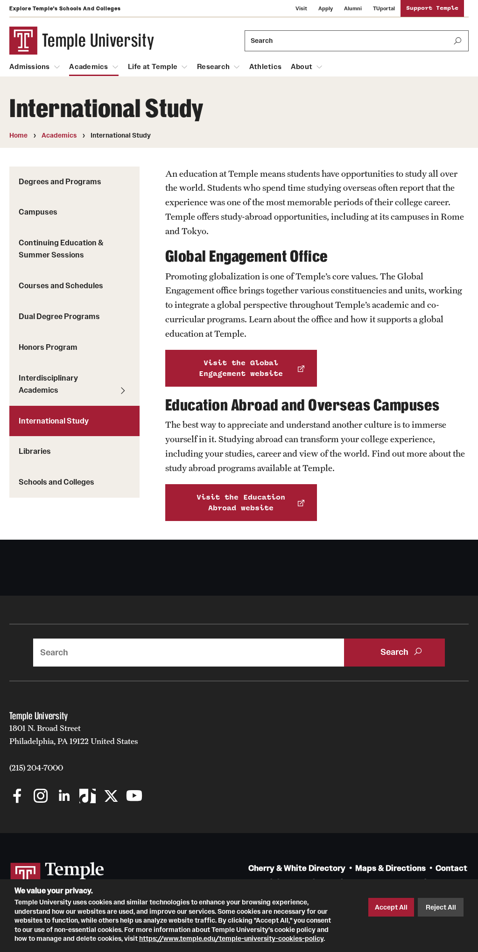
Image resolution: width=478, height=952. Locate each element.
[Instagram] (41, 797)
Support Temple (432, 8)
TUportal (384, 8)
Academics (88, 67)
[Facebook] (17, 797)
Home (18, 135)
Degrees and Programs (60, 181)
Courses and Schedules (61, 285)
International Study (54, 420)
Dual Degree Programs (59, 316)
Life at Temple (153, 67)
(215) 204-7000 (36, 767)
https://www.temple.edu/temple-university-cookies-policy (231, 938)
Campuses (38, 211)
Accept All (391, 907)
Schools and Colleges (56, 481)
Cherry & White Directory (296, 868)
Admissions (29, 67)
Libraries (35, 451)
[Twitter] (111, 797)
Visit (301, 8)
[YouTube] (134, 797)
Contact (451, 868)
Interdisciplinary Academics (48, 384)
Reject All (441, 907)
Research (213, 67)
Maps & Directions (390, 868)
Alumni (353, 8)
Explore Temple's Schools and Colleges (65, 8)
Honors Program (48, 347)
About (301, 67)
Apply (325, 8)
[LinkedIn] (64, 797)
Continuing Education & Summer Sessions (61, 248)
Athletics (265, 67)
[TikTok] (87, 797)
